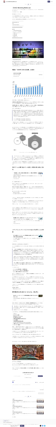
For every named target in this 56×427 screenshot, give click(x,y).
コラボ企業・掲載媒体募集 (31, 424)
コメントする (41, 393)
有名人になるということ (17, 288)
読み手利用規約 (9, 424)
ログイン (52, 1)
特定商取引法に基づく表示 (20, 424)
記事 (28, 4)
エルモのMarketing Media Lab (11, 1)
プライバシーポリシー (14, 424)
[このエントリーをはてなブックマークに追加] (44, 425)
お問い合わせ (25, 424)
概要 (30, 4)
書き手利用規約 (5, 424)
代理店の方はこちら (37, 424)
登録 (48, 1)
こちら (30, 377)
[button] (13, 382)
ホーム (26, 4)
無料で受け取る (40, 376)
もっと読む (14, 416)
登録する (22, 425)
